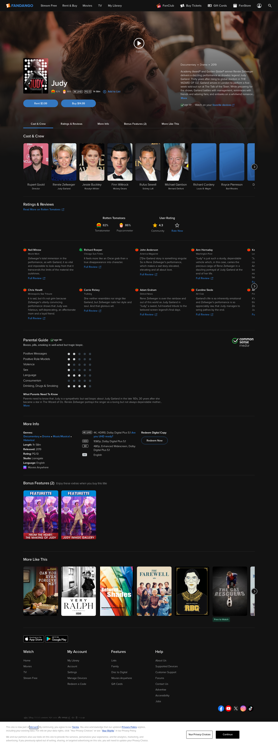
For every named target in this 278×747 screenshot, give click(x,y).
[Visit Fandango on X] (236, 708)
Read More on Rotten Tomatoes (42, 209)
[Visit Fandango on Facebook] (221, 708)
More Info (103, 123)
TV (25, 672)
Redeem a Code (77, 684)
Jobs (158, 701)
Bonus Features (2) (135, 123)
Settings (72, 672)
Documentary (31, 436)
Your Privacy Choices (199, 734)
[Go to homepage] (20, 5)
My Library (73, 660)
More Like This (170, 123)
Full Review (34, 278)
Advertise (160, 689)
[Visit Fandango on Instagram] (243, 708)
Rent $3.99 (40, 103)
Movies (27, 666)
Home (26, 660)
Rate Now (177, 230)
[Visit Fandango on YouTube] (228, 708)
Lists (113, 660)
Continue (228, 734)
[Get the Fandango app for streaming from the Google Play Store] (56, 638)
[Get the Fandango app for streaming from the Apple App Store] (33, 638)
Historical (28, 440)
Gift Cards (117, 684)
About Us (160, 660)
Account (72, 666)
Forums (159, 678)
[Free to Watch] (229, 591)
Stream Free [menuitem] (49, 6)
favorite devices (222, 105)
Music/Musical (61, 436)
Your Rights (108, 730)
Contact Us (161, 684)
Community (157, 230)
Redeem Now (154, 440)
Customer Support (165, 672)
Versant (34, 727)
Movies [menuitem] (87, 6)
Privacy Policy (129, 727)
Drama (46, 436)
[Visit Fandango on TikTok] (250, 708)
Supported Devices (166, 666)
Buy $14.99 (78, 103)
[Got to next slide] (254, 167)
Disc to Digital (119, 672)
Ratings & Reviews (71, 123)
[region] (139, 734)
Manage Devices (77, 678)
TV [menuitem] (100, 6)
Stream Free (30, 678)
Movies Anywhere (121, 678)
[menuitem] (217, 5)
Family (115, 666)
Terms (75, 727)
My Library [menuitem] (115, 6)
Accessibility (162, 695)
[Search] (269, 5)
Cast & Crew (38, 123)
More (184, 98)
